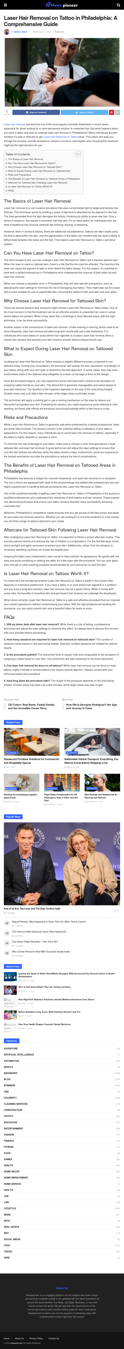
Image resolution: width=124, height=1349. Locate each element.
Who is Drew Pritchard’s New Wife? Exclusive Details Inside (41, 951)
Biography (10, 1073)
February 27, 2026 (54, 804)
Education (10, 1122)
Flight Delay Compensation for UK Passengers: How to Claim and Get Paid (61, 797)
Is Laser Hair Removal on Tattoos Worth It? (30, 186)
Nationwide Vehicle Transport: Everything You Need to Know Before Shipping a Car (91, 760)
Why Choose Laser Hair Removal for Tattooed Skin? (35, 167)
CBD (6, 1091)
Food (7, 1153)
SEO (6, 1233)
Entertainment (13, 1128)
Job (6, 1196)
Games (8, 1159)
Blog (7, 1079)
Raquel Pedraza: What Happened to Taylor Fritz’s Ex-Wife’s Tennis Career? (49, 921)
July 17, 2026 (25, 1016)
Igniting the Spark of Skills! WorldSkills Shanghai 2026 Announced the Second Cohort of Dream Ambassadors (66, 975)
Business (59, 31)
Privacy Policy (36, 1338)
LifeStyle (10, 1208)
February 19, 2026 (94, 801)
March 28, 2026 (72, 767)
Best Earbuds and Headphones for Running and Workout (101, 796)
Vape (7, 1257)
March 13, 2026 (12, 801)
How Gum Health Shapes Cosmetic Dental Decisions (44, 1024)
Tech (7, 1245)
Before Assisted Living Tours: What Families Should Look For (49, 1011)
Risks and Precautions (19, 174)
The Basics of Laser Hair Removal (25, 159)
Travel (8, 1251)
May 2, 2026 (10, 767)
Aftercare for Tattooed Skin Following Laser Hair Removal (37, 182)
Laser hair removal (14, 124)
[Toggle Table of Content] (76, 154)
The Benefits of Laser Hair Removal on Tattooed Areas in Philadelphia (44, 178)
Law (6, 1202)
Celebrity (10, 1097)
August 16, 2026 (27, 980)
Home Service (12, 1183)
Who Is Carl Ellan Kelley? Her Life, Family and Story (44, 986)
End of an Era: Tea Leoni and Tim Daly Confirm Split (32, 908)
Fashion (9, 1134)
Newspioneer (17, 1343)
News (7, 1214)
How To (8, 1190)
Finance (9, 1140)
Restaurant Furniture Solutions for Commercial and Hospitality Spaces (31, 760)
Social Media (12, 1239)
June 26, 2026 (26, 1028)
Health (8, 1165)
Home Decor (11, 1171)
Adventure (11, 1048)
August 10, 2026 (27, 991)
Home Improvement (16, 1177)
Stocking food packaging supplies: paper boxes (20, 796)
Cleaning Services (15, 1103)
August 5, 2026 (26, 1003)
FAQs (11, 190)
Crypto (8, 1116)
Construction (13, 1110)
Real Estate (11, 1226)
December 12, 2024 (42, 31)
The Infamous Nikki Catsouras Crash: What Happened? (39, 931)
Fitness (8, 1146)
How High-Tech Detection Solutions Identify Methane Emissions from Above (56, 999)
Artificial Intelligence (19, 1054)
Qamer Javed (20, 31)
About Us (19, 1338)
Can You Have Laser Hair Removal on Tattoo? (32, 163)
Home (6, 1338)
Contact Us (54, 1338)
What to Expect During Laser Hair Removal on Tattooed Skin (39, 170)
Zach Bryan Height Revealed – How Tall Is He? (35, 941)
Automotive (11, 1060)
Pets (7, 1220)
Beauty (8, 1067)
